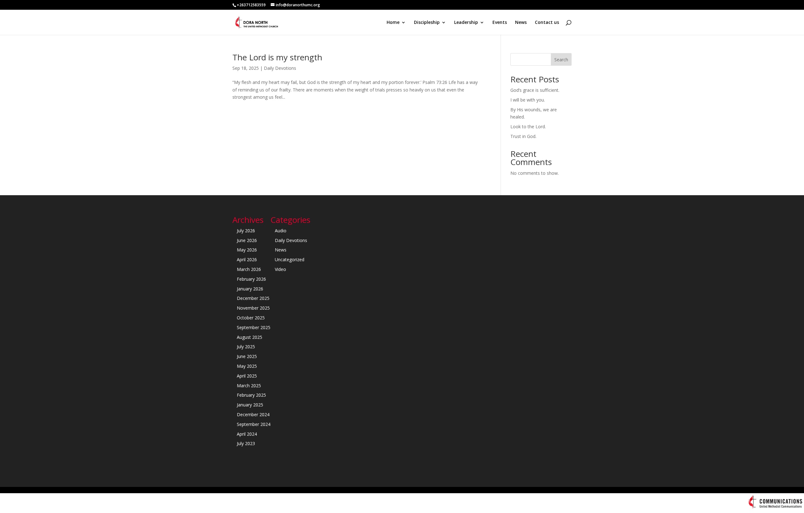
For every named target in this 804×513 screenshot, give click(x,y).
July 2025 (246, 347)
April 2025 (247, 376)
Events (499, 22)
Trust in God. (523, 136)
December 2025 (253, 298)
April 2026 (247, 259)
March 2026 (249, 269)
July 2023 (246, 443)
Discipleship (427, 22)
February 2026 (251, 279)
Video (280, 269)
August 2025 (249, 337)
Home (393, 22)
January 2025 (250, 405)
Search (561, 60)
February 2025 (251, 395)
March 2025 (249, 386)
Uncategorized (289, 259)
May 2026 (247, 250)
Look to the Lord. (528, 127)
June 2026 (247, 240)
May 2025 (247, 366)
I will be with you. (527, 100)
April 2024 (247, 434)
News (521, 22)
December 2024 (253, 414)
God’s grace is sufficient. (534, 90)
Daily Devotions (280, 68)
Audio (280, 231)
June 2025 (247, 356)
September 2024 (253, 424)
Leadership (466, 22)
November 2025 (253, 308)
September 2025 (253, 327)
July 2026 (246, 231)
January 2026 (250, 289)
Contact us (547, 22)
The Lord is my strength (277, 57)
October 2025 (251, 318)
